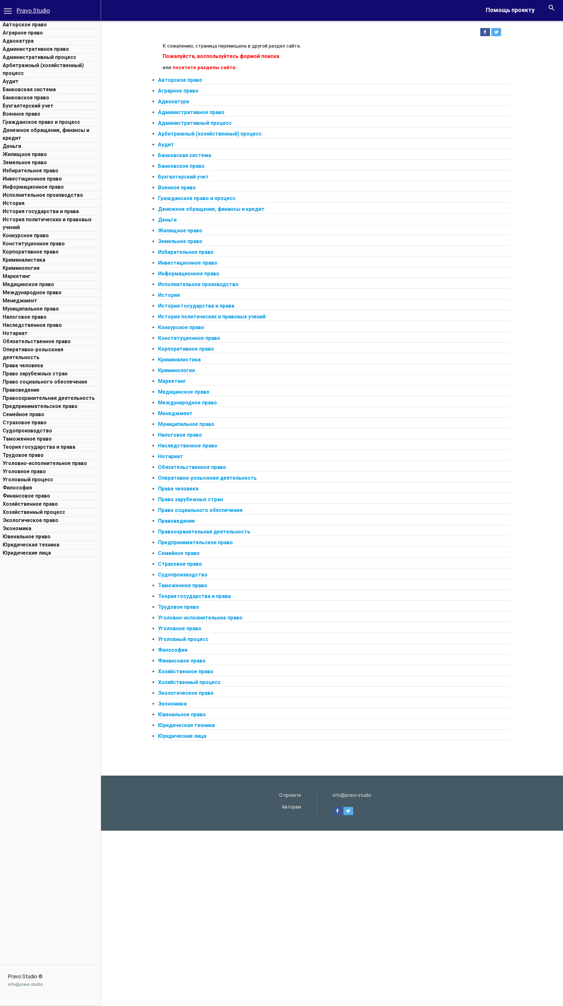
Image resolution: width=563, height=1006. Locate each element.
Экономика (17, 528)
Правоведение (21, 390)
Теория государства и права (39, 447)
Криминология (21, 268)
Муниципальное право (31, 309)
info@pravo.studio (25, 984)
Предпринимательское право (40, 406)
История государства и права (41, 211)
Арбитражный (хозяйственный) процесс (210, 134)
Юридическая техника (31, 545)
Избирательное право (30, 171)
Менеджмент (20, 301)
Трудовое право (23, 455)
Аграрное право (23, 33)
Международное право (32, 292)
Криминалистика (24, 260)
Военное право (21, 114)
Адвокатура (18, 41)
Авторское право (25, 25)
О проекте (290, 795)
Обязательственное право (37, 341)
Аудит (11, 81)
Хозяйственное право (30, 504)
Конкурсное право (26, 235)
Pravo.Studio (33, 10)
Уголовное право (24, 471)
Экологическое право (30, 520)
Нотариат (15, 333)
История (13, 203)
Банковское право (26, 98)
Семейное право (23, 414)
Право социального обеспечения (45, 382)
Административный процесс (39, 57)
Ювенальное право (27, 536)
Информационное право (33, 187)
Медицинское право (28, 284)
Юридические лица (27, 553)
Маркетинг (17, 276)
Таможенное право (27, 439)
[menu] (8, 10)
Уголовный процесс (28, 479)
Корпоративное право (31, 252)
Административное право (36, 49)
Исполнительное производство (43, 195)
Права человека (23, 365)
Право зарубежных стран (35, 374)
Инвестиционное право (32, 179)
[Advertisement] (50, 658)
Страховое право (25, 422)
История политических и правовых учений (212, 316)
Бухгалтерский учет (28, 106)
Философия (17, 488)
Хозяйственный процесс (34, 512)
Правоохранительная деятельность (49, 398)
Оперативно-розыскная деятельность (207, 478)
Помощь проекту (510, 10)
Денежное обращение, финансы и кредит (211, 209)
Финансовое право (26, 496)
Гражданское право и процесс (41, 122)
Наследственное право (32, 325)
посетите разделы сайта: (205, 67)
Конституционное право (34, 244)
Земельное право (25, 162)
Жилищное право (25, 154)
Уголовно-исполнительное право (45, 463)
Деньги (12, 146)
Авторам (291, 806)
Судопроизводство (27, 431)
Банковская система (29, 89)
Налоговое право (25, 317)
